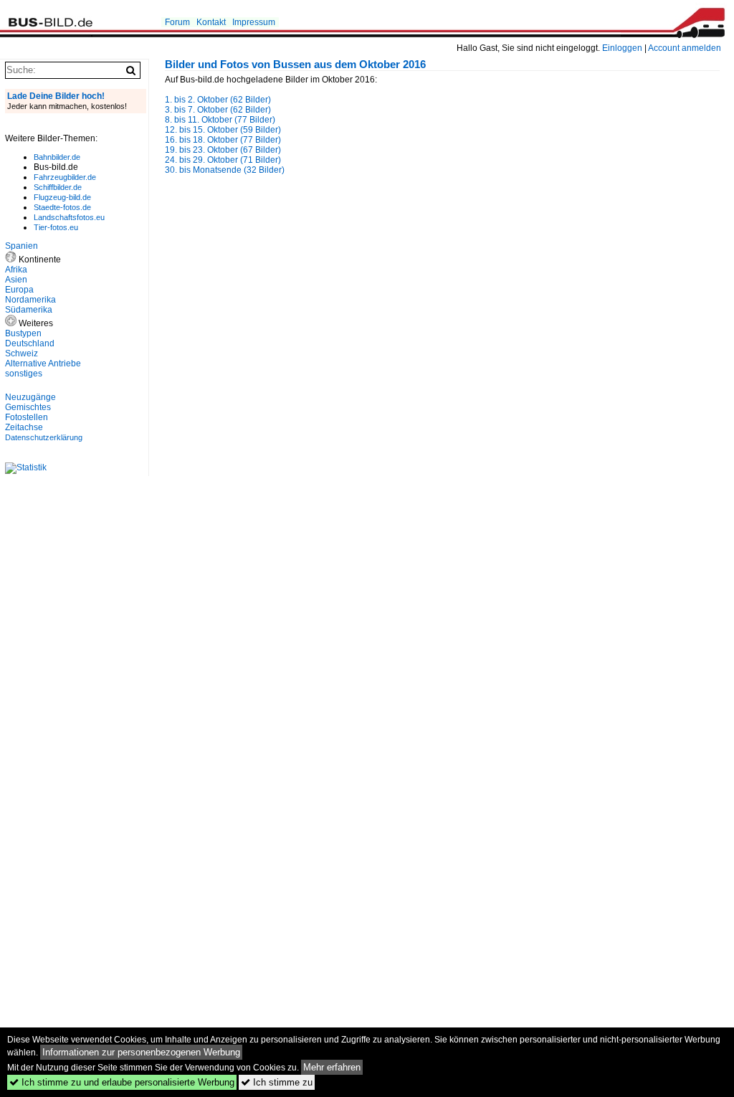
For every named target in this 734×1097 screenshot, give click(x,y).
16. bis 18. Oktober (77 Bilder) (223, 140)
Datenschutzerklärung (43, 437)
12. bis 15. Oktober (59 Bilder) (223, 130)
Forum (177, 22)
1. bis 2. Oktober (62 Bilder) (218, 100)
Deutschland (29, 343)
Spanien (21, 246)
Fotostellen (26, 417)
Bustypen (23, 333)
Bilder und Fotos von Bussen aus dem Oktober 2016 (295, 64)
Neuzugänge (30, 397)
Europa (19, 290)
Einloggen (622, 48)
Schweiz (21, 353)
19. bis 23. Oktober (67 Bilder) (223, 150)
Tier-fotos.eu (56, 227)
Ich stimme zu (277, 1082)
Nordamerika (30, 300)
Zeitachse (24, 427)
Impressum (253, 22)
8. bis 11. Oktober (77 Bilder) (220, 120)
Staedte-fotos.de (62, 207)
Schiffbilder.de (58, 187)
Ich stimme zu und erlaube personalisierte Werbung (121, 1082)
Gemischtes (28, 407)
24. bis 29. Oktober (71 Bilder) (223, 160)
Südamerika (28, 310)
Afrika (16, 270)
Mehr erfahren (332, 1067)
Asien (16, 280)
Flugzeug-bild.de (62, 197)
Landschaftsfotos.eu (69, 217)
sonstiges (23, 374)
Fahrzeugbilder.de (65, 177)
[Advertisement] (285, 306)
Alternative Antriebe (43, 363)
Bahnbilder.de (57, 157)
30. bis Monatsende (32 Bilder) (225, 170)
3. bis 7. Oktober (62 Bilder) (218, 110)
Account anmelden (684, 48)
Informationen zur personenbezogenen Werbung (141, 1052)
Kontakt (211, 22)
